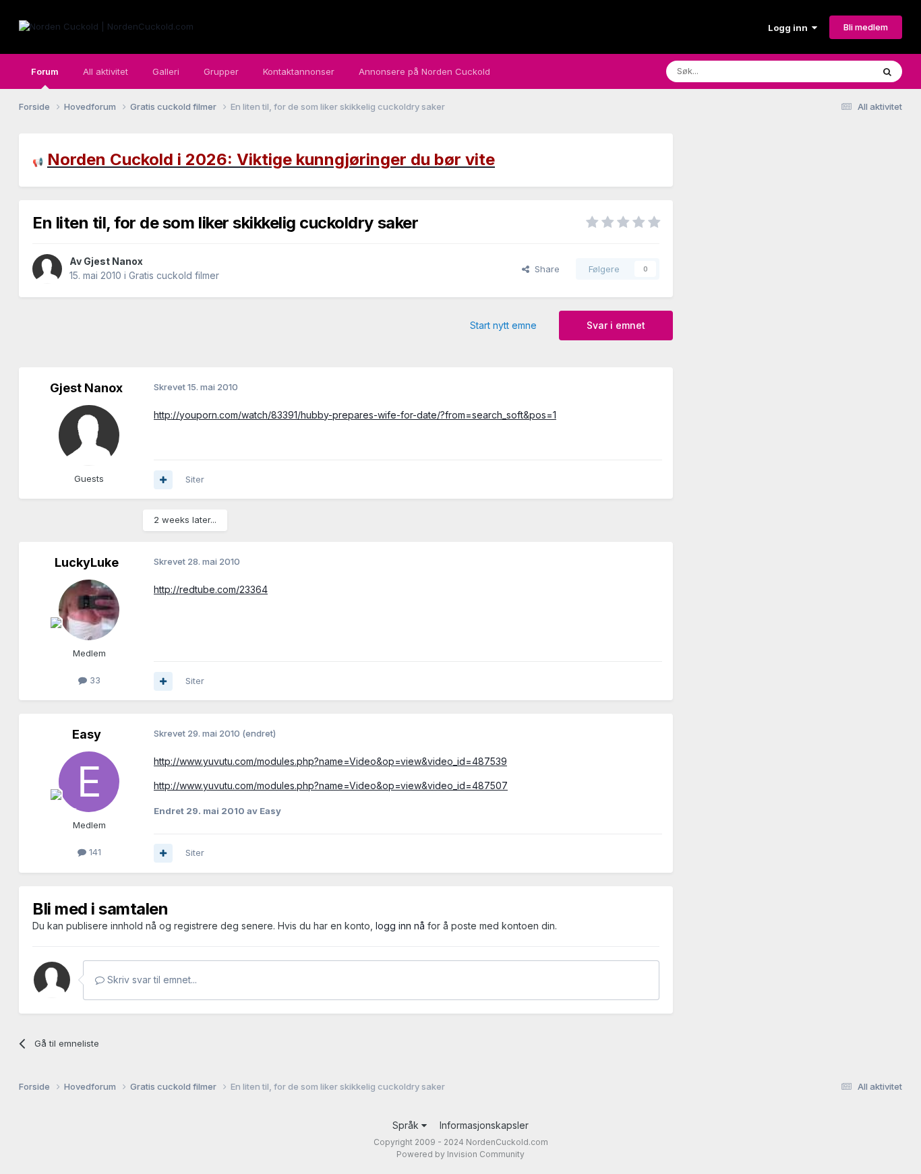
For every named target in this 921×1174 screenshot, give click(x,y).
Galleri (165, 71)
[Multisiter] (163, 479)
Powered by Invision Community (460, 1154)
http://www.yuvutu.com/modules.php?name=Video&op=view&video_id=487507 (331, 785)
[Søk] (887, 71)
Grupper (221, 71)
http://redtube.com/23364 (211, 589)
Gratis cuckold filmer (174, 275)
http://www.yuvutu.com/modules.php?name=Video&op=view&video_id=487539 (330, 761)
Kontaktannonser (298, 71)
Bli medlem (865, 27)
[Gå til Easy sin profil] (89, 781)
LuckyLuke (87, 562)
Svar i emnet (616, 325)
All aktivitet (105, 71)
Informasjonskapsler (484, 1125)
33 (93, 680)
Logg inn (790, 27)
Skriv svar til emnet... (151, 979)
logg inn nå (400, 925)
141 (93, 851)
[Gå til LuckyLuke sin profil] (89, 610)
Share (544, 269)
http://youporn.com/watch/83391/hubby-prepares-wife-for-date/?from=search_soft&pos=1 (355, 415)
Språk (406, 1125)
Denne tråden (827, 71)
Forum (45, 71)
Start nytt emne (503, 325)
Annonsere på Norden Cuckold (424, 71)
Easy (86, 734)
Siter (194, 479)
